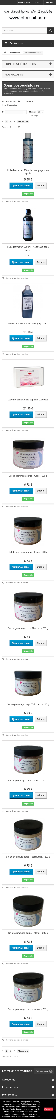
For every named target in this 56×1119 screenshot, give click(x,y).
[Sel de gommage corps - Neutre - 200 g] (28, 987)
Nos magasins (14, 74)
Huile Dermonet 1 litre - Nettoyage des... (28, 323)
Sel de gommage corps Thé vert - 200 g (28, 628)
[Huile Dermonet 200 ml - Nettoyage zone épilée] (28, 148)
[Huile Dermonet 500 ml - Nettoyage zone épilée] (28, 225)
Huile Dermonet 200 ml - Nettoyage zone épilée (28, 172)
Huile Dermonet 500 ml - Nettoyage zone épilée (28, 248)
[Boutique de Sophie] (28, 14)
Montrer (32, 112)
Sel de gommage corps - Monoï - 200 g (28, 933)
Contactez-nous (24, 2)
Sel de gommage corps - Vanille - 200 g (28, 780)
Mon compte (9, 1094)
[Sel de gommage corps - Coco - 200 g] (28, 454)
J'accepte (48, 1109)
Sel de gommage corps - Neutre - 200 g (28, 1009)
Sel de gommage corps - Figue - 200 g (28, 552)
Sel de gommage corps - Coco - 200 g (28, 476)
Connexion (49, 2)
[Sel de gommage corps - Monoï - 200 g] (28, 911)
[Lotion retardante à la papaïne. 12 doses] (28, 378)
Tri (3, 112)
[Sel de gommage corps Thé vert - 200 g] (28, 606)
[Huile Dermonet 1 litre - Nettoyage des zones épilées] (28, 302)
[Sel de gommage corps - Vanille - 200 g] (28, 759)
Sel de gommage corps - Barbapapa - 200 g (28, 856)
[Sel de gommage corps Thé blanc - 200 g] (28, 683)
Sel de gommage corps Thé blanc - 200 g (28, 704)
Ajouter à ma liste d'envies (16, 201)
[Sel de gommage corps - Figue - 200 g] (28, 530)
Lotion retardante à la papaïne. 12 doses (28, 399)
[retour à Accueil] (4, 52)
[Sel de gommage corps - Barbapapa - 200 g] (28, 835)
